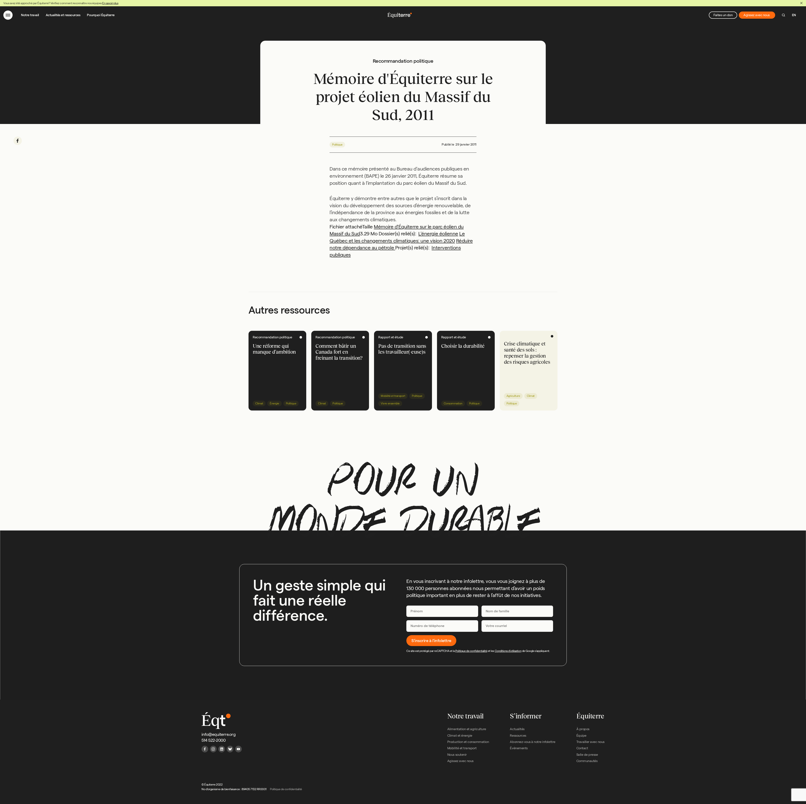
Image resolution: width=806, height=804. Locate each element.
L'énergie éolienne (438, 233)
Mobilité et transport (393, 395)
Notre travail (30, 15)
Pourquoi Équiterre (100, 15)
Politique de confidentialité (471, 651)
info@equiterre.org (219, 734)
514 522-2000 (213, 740)
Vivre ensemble (390, 403)
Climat (259, 403)
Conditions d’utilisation (508, 651)
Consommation (453, 403)
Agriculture (513, 395)
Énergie (274, 403)
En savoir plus (110, 3)
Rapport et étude (390, 337)
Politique (337, 144)
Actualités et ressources (63, 15)
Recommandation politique (272, 337)
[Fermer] (801, 3)
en (794, 15)
